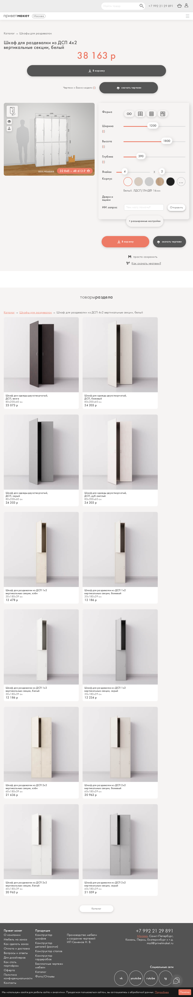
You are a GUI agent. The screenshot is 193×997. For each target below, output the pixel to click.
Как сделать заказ (16, 944)
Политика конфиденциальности (18, 976)
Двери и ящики (107, 198)
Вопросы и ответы (16, 953)
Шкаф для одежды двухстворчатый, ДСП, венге (27, 397)
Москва (142, 936)
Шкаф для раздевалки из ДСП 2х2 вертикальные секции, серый (105, 884)
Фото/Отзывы (44, 976)
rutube (150, 978)
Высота (107, 141)
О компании (12, 935)
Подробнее (162, 992)
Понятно (185, 992)
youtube (136, 978)
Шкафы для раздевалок (35, 33)
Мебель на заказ (15, 939)
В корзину (98, 70)
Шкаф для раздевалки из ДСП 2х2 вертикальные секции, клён (26, 787)
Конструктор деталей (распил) (46, 945)
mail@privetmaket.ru (160, 943)
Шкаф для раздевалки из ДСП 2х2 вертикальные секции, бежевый (105, 787)
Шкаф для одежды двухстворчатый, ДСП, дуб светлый (105, 495)
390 (141, 156)
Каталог (9, 33)
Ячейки (106, 171)
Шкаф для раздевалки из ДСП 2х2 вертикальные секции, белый (26, 884)
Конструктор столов (48, 951)
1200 (152, 126)
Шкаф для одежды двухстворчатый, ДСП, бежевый (105, 397)
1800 (166, 141)
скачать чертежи (131, 87)
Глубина (107, 156)
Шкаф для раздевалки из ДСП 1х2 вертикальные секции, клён (26, 592)
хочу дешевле (46, 171)
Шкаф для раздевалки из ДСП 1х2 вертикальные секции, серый (105, 689)
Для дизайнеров (15, 957)
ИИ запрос (109, 207)
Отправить (176, 207)
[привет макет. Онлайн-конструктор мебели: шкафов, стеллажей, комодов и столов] (16, 16)
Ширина (107, 126)
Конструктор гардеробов (43, 957)
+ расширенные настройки (144, 221)
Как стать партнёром (11, 964)
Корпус (107, 178)
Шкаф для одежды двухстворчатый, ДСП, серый (27, 495)
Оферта (9, 970)
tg (165, 978)
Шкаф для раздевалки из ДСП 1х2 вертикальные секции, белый (26, 689)
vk (121, 978)
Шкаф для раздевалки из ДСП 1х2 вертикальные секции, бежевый (105, 592)
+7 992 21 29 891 (161, 6)
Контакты (10, 983)
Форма (107, 111)
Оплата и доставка (17, 948)
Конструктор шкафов (43, 936)
